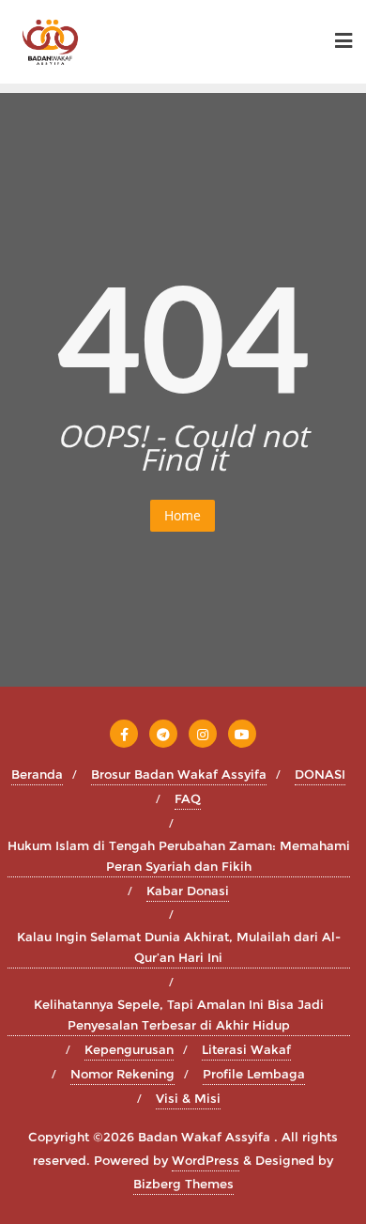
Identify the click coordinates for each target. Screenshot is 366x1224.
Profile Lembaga (254, 1073)
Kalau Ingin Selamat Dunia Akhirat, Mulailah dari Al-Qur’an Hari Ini (179, 947)
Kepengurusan (129, 1049)
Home (182, 515)
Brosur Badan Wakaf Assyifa (179, 774)
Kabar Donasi (187, 890)
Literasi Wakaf (246, 1049)
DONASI (320, 774)
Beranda (37, 774)
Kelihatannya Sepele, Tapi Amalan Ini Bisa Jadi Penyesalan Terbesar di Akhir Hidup (179, 1014)
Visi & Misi (188, 1098)
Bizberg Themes (183, 1183)
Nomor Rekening (122, 1073)
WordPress (205, 1160)
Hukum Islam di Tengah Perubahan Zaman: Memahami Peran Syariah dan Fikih (179, 856)
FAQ (188, 798)
